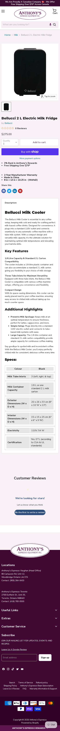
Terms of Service (25, 682)
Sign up (45, 657)
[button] (30, 728)
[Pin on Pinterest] (20, 191)
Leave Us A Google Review (14, 649)
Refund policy (42, 682)
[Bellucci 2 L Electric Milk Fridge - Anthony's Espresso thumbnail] (6, 106)
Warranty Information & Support (43, 688)
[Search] (54, 24)
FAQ (24, 688)
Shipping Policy (10, 685)
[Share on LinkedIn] (15, 191)
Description (11, 202)
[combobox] (26, 24)
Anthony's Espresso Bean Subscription (36, 685)
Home (7, 35)
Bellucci (8, 123)
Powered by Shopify (30, 723)
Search (12, 682)
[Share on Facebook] (3, 191)
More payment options (30, 158)
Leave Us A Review (11, 688)
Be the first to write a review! (30, 512)
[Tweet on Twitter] (9, 191)
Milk (16, 35)
